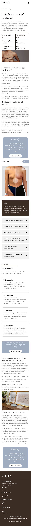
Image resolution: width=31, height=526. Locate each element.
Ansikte (3, 505)
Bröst (3, 503)
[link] (15, 156)
